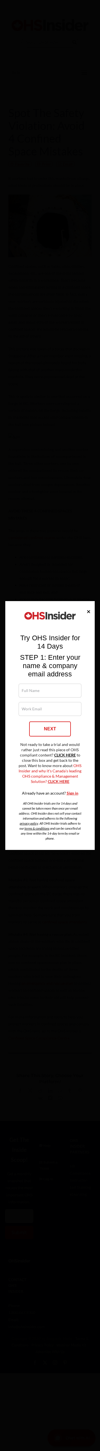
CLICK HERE (65, 755)
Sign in (72, 793)
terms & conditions (36, 828)
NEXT (50, 728)
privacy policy (29, 823)
